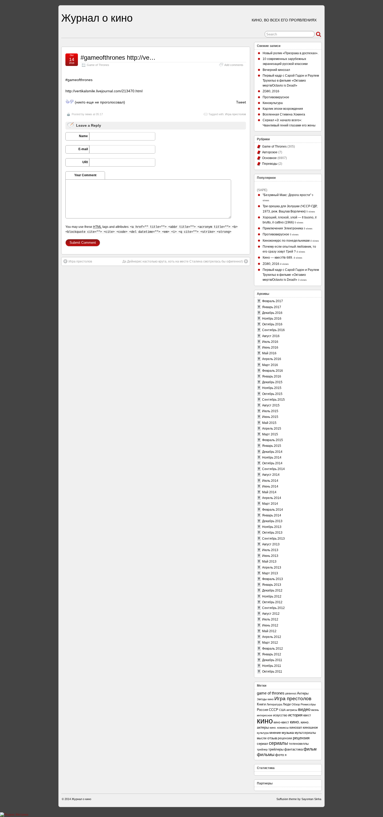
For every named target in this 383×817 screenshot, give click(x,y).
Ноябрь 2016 (271, 318)
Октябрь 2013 (272, 532)
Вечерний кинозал (276, 70)
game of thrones (271, 693)
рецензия (301, 738)
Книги (261, 704)
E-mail (83, 149)
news (88, 114)
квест (307, 715)
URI (85, 162)
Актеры (302, 693)
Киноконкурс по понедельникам (286, 240)
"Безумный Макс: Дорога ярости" (287, 195)
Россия (262, 710)
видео (304, 709)
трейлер (262, 749)
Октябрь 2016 (272, 324)
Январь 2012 (271, 654)
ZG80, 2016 (271, 91)
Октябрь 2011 (272, 671)
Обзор (296, 704)
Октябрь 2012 (272, 602)
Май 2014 (269, 492)
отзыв (272, 738)
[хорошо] (67, 101)
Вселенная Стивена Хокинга (284, 114)
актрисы (291, 709)
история (295, 715)
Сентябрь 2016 (273, 330)
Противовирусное (276, 97)
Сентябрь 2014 (273, 469)
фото (279, 755)
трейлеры (275, 749)
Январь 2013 (271, 585)
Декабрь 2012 (272, 590)
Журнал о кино (97, 18)
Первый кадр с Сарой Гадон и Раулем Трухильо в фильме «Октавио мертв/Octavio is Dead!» (291, 80)
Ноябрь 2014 (271, 457)
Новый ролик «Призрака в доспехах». (290, 53)
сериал (262, 744)
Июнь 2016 (270, 347)
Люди (287, 704)
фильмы (265, 754)
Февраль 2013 (272, 579)
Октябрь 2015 (272, 394)
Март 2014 (270, 503)
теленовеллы (299, 744)
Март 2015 (270, 434)
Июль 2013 (270, 550)
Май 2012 (269, 631)
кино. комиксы (279, 727)
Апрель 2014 (271, 498)
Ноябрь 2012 (271, 596)
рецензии (285, 738)
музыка (288, 732)
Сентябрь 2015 (273, 399)
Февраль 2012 (272, 648)
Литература (274, 704)
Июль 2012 (270, 619)
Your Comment (85, 175)
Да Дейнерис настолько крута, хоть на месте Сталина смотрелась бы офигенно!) (182, 261)
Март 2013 (270, 573)
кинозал (295, 727)
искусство (280, 715)
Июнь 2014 (270, 486)
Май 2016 (269, 353)
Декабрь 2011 (272, 660)
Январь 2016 (271, 376)
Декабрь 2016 (272, 313)
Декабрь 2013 (272, 521)
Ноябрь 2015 (271, 388)
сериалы (278, 743)
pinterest (290, 693)
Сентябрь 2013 (273, 538)
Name (83, 136)
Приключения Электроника (283, 228)
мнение (275, 733)
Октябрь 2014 (272, 463)
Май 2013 (269, 561)
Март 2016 (270, 365)
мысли (262, 738)
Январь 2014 (271, 515)
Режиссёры (308, 704)
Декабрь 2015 (272, 382)
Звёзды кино (265, 699)
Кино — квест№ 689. (278, 257)
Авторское (269, 152)
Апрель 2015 (271, 428)
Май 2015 (269, 423)
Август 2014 (271, 475)
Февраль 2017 (272, 301)
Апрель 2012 (271, 637)
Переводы (269, 164)
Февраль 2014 (272, 509)
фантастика (293, 749)
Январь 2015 (271, 446)
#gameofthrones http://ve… (118, 57)
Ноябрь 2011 (271, 666)
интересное (264, 715)
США (282, 709)
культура (263, 732)
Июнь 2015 (270, 417)
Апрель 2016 (271, 359)
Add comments (233, 64)
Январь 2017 (271, 307)
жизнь (315, 709)
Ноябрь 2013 (271, 527)
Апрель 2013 (271, 567)
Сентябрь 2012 (273, 608)
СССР (273, 710)
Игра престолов (235, 114)
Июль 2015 (270, 411)
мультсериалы (305, 733)
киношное (310, 727)
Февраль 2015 (272, 440)
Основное (269, 158)
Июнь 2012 (270, 625)
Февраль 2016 (272, 371)
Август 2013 (271, 544)
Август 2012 (271, 613)
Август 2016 (271, 336)
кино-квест (281, 722)
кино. (295, 722)
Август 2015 (271, 405)
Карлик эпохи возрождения (283, 109)
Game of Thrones (98, 64)
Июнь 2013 (270, 556)
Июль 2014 (270, 481)
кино (265, 720)
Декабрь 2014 (272, 452)
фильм (310, 749)
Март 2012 (270, 642)
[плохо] (72, 101)
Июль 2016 (270, 342)
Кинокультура (273, 103)
